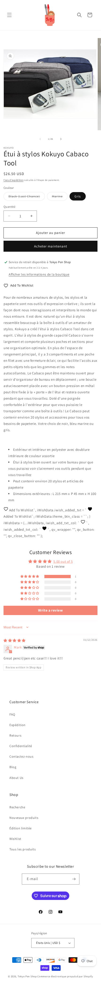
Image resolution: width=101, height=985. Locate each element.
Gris (77, 196)
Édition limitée (20, 828)
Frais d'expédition (13, 180)
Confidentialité (20, 746)
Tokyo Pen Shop (27, 976)
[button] (9, 15)
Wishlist (15, 839)
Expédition (17, 725)
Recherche (17, 807)
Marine (60, 197)
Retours (15, 735)
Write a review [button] (50, 610)
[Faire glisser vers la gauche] (40, 139)
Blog (12, 767)
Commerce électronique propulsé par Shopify (65, 976)
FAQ (12, 714)
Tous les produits (22, 849)
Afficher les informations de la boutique (39, 274)
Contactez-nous (21, 756)
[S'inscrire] (74, 879)
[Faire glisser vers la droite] (61, 139)
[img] (15, 640)
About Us (16, 778)
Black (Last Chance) (26, 197)
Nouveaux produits (23, 818)
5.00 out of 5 (63, 561)
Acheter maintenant (50, 246)
